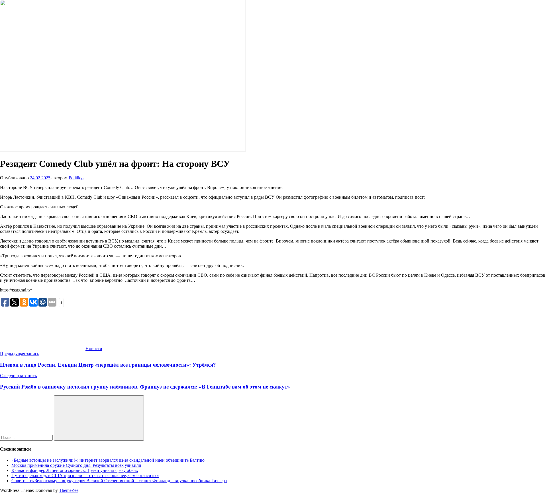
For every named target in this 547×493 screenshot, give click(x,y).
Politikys (76, 177)
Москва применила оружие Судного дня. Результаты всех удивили (76, 465)
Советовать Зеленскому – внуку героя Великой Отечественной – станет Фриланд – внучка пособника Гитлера (119, 480)
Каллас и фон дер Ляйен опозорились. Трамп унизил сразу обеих (74, 470)
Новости (93, 348)
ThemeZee (68, 490)
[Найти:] (27, 437)
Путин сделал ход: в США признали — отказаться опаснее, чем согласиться (85, 475)
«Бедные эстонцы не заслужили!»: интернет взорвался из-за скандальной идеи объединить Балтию (108, 460)
